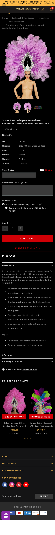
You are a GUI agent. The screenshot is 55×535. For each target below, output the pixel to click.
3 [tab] (30, 438)
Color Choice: (8, 170)
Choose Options (14, 417)
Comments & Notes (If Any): (15, 182)
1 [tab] (25, 438)
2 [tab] (27, 438)
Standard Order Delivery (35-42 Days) (24, 204)
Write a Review (11, 129)
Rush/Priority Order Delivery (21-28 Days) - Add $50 (29, 209)
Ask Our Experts (29, 369)
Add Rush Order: (9, 200)
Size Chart (49, 170)
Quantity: (6, 223)
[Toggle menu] (4, 5)
